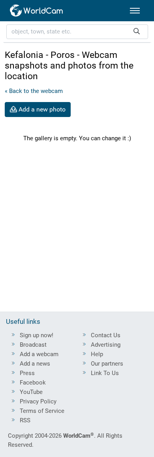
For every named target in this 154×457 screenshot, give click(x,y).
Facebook (33, 382)
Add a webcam (39, 354)
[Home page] (36, 10)
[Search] (137, 31)
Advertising (105, 344)
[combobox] (77, 31)
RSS (25, 420)
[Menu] (135, 10)
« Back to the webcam (34, 91)
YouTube (31, 392)
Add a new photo (41, 109)
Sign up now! (36, 335)
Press (27, 373)
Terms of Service (42, 410)
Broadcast (33, 344)
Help (97, 354)
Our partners (107, 363)
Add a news (35, 363)
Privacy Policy (38, 401)
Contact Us (105, 335)
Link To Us (105, 373)
